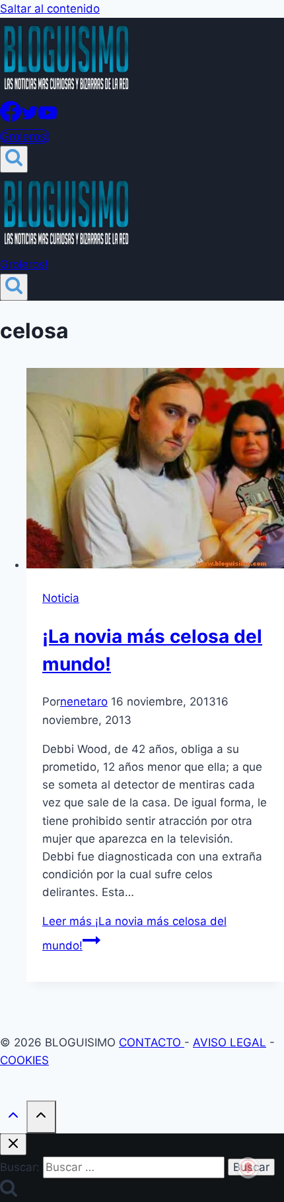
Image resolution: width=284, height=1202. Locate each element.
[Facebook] (10, 118)
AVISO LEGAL (229, 1042)
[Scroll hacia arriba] (13, 1117)
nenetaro (84, 701)
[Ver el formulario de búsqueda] (14, 159)
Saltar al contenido (50, 8)
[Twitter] (29, 118)
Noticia (60, 598)
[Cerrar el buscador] (13, 1144)
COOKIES (24, 1060)
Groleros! (25, 136)
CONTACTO (151, 1042)
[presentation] (155, 471)
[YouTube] (47, 118)
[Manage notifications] (248, 1167)
